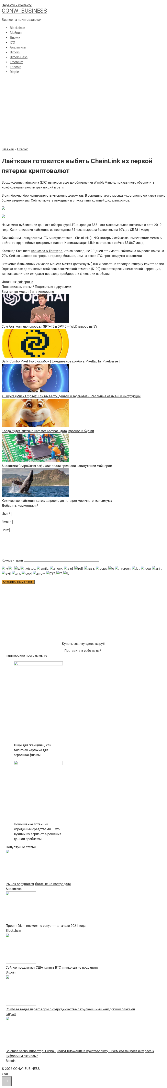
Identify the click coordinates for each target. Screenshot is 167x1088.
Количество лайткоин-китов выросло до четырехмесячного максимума (57, 501)
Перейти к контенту (17, 5)
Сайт (5, 530)
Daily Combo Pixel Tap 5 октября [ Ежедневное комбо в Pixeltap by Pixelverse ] (61, 361)
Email (7, 522)
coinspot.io (25, 282)
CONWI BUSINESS (24, 10)
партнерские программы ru (26, 655)
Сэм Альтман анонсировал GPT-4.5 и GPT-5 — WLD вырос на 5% (50, 326)
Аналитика (18, 47)
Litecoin (15, 67)
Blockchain (17, 28)
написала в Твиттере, (47, 251)
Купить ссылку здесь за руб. (83, 644)
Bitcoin (15, 52)
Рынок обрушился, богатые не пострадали (38, 884)
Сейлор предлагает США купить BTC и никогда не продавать (52, 967)
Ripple (14, 72)
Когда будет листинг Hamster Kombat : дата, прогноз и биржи (48, 431)
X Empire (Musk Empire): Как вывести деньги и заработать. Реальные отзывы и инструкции (71, 396)
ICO (12, 42)
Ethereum (16, 62)
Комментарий (12, 560)
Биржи (15, 38)
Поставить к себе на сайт (83, 651)
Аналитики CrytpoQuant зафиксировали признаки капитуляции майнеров (57, 466)
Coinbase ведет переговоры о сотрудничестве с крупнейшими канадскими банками (70, 1009)
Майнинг (16, 33)
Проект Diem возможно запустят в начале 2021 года (46, 926)
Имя (6, 514)
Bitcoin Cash (18, 57)
